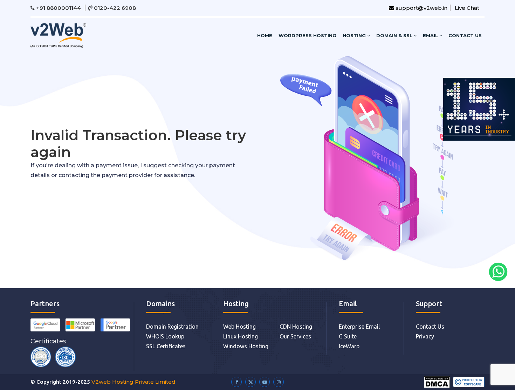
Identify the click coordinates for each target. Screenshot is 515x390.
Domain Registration (172, 326)
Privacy (425, 336)
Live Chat (467, 8)
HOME (264, 35)
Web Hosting (239, 326)
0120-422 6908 (114, 8)
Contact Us (465, 35)
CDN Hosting (296, 326)
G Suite (348, 336)
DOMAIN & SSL (395, 35)
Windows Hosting (245, 346)
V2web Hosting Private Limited (133, 381)
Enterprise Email (359, 326)
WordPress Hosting (307, 35)
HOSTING (355, 35)
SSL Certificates (166, 346)
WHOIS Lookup (165, 336)
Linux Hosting (240, 336)
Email (431, 35)
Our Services (295, 336)
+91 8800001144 (58, 8)
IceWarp (349, 346)
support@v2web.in (420, 8)
